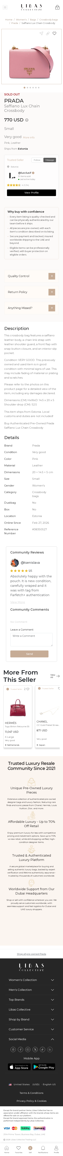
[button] (56, 33)
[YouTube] (28, 1049)
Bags (33, 19)
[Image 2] (27, 87)
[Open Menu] (5, 7)
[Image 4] (33, 87)
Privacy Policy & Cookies (32, 1100)
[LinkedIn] (50, 1049)
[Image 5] (36, 87)
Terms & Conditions (31, 1093)
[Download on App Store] (19, 1066)
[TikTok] (42, 1049)
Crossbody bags (48, 19)
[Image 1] (24, 87)
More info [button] (29, 137)
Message (50, 160)
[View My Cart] (57, 7)
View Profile (31, 192)
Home (8, 19)
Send (29, 653)
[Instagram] (13, 1049)
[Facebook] (20, 1049)
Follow (37, 160)
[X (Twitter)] (35, 1049)
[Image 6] (38, 87)
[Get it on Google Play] (43, 1066)
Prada (14, 23)
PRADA (14, 101)
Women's (21, 19)
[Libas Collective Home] (31, 967)
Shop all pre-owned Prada (31, 954)
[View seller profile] (12, 176)
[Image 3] (30, 87)
